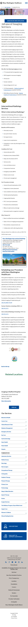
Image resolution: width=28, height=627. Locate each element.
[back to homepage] (2, 7)
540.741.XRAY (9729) (6, 302)
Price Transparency (14, 578)
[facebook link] (9, 562)
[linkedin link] (22, 562)
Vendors (14, 593)
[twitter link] (12, 562)
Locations (14, 581)
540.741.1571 (4, 308)
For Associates (14, 596)
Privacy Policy (14, 618)
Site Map (14, 614)
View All (14, 407)
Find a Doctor (14, 565)
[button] (26, 3)
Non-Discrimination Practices (14, 575)
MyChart (14, 572)
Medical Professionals (14, 590)
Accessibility (14, 616)
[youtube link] (16, 562)
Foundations (14, 584)
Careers (14, 587)
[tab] (26, 421)
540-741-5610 (6, 245)
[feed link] (6, 562)
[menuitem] (14, 417)
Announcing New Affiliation (15, 20)
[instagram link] (19, 562)
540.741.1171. (5, 314)
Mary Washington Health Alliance (14, 604)
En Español (14, 601)
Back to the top (5, 366)
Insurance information (8, 251)
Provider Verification (14, 599)
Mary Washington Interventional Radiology (14, 238)
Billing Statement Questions (10, 249)
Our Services (7, 7)
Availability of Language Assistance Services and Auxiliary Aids (14, 568)
